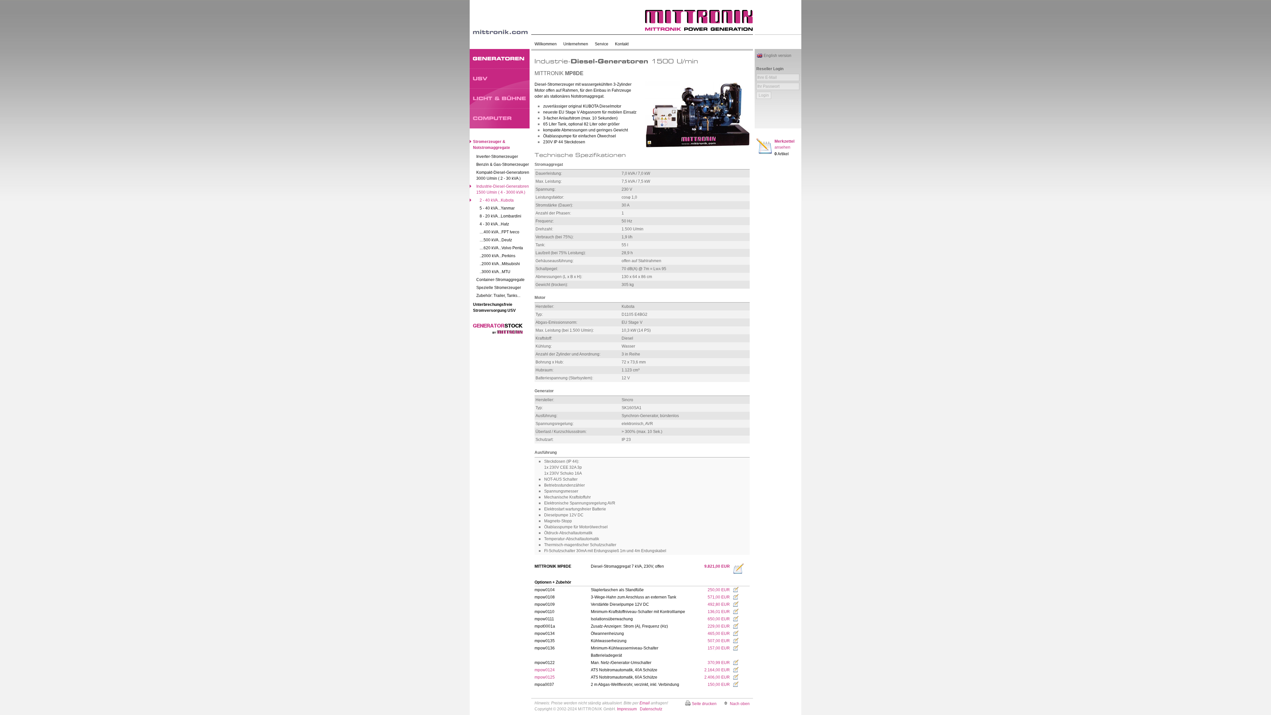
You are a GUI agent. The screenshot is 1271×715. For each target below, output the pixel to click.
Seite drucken (704, 703)
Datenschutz (651, 709)
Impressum (627, 709)
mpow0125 (545, 677)
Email (644, 703)
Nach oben (740, 703)
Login (764, 95)
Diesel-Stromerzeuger (554, 84)
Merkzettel (784, 144)
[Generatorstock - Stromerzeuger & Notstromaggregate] (498, 332)
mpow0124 (545, 670)
